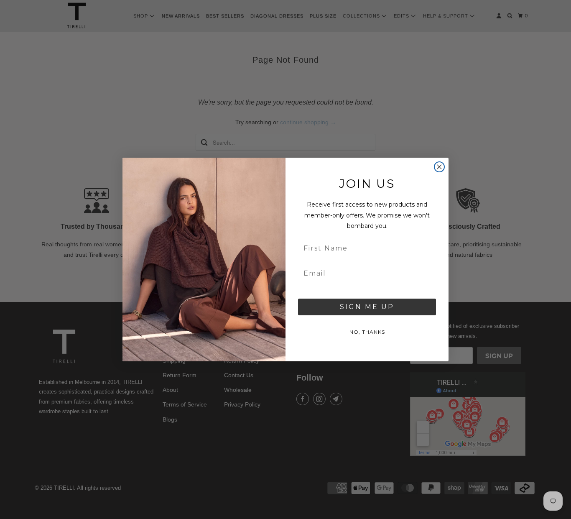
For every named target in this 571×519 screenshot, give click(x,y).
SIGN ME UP (367, 307)
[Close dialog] (439, 167)
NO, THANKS (367, 332)
